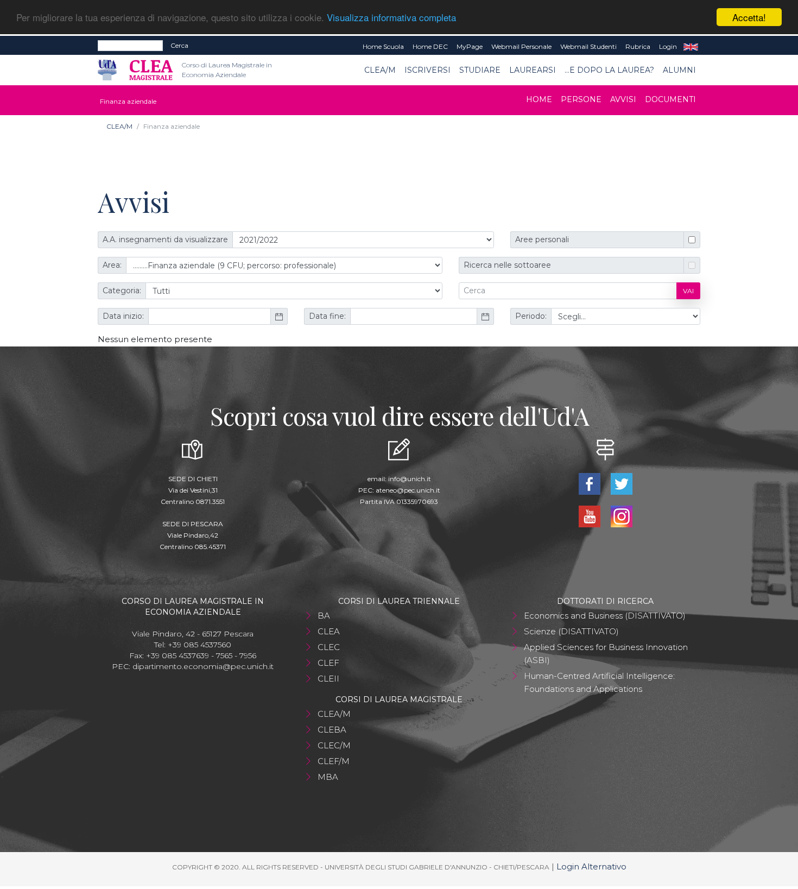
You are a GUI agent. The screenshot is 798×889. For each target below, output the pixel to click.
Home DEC (430, 46)
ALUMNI (679, 70)
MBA (328, 777)
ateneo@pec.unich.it (408, 490)
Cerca (179, 45)
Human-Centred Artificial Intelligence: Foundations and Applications (599, 682)
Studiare (480, 70)
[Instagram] (621, 515)
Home (539, 99)
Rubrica (637, 46)
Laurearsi (532, 70)
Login (668, 46)
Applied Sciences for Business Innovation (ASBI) (606, 653)
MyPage (470, 46)
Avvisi (623, 99)
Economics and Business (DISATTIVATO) (605, 615)
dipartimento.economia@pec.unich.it (203, 666)
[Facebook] (590, 483)
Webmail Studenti (588, 46)
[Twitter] (621, 483)
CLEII (328, 678)
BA (324, 615)
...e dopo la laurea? (609, 70)
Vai (688, 291)
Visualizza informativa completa (391, 17)
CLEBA (332, 729)
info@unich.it (409, 479)
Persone (581, 99)
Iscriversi (427, 70)
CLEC (329, 647)
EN (690, 47)
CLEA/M (380, 70)
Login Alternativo (591, 866)
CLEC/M (334, 745)
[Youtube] (590, 515)
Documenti (670, 99)
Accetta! (749, 17)
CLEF (328, 663)
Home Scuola (383, 46)
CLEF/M (334, 761)
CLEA (329, 631)
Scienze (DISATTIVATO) (571, 631)
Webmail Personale (521, 46)
